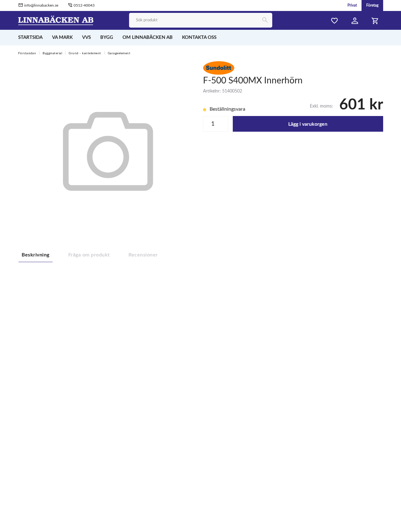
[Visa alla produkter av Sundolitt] (218, 67)
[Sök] (265, 20)
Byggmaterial (52, 53)
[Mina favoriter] (334, 21)
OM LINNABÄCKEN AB (147, 37)
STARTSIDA (30, 37)
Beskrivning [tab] (35, 254)
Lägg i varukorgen (307, 124)
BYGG (106, 37)
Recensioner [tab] (143, 254)
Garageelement (119, 53)
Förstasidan (27, 53)
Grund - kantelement (85, 53)
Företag (372, 5)
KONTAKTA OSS (199, 37)
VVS (86, 37)
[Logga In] (355, 21)
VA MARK (62, 37)
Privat (352, 5)
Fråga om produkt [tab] (89, 254)
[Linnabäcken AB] (56, 20)
